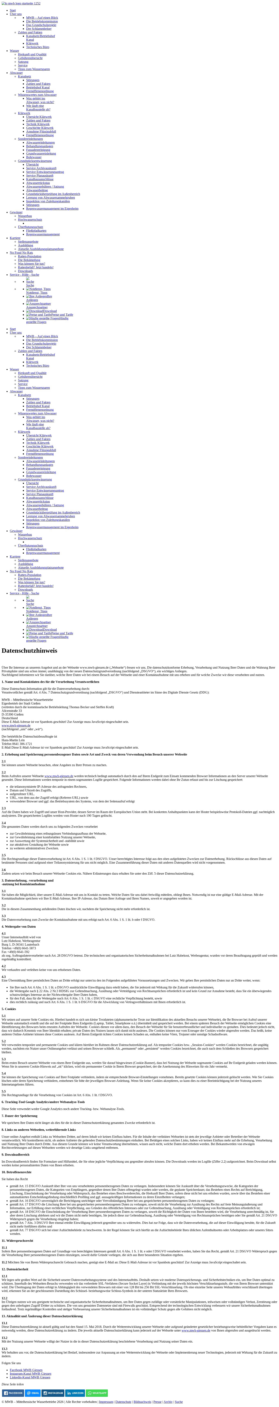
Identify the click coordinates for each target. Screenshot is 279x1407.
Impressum (106, 1402)
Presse (157, 1402)
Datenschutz (123, 1402)
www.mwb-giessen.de (16, 725)
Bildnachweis (142, 1402)
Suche (179, 1402)
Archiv (168, 1402)
